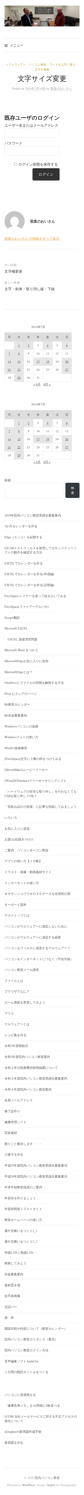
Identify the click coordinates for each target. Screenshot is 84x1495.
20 (66, 361)
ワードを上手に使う (62, 64)
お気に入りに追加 (17, 828)
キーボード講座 (15, 904)
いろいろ (10, 817)
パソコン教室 (37, 64)
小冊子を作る (13, 1154)
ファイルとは (13, 980)
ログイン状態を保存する (38, 164)
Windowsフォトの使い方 (21, 737)
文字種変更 (13, 271)
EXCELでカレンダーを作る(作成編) (29, 574)
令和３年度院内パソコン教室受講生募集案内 (35, 1078)
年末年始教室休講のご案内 (23, 1187)
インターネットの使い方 (21, 883)
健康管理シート (15, 1122)
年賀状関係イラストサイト (23, 1209)
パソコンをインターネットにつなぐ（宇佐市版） (38, 959)
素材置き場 (12, 1285)
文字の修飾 (42, 69)
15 (19, 361)
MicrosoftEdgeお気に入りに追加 (26, 661)
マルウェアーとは (17, 1024)
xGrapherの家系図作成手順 (22, 1431)
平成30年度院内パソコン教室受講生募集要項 (35, 1176)
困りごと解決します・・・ (23, 1144)
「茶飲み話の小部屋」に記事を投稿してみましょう (40, 806)
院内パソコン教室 (47, 1478)
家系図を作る (13, 1442)
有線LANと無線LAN (18, 1252)
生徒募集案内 (13, 1274)
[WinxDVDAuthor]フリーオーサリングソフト (35, 780)
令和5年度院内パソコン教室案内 (27, 1057)
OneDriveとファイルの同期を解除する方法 (34, 683)
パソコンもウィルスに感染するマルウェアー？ (37, 948)
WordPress (28, 1485)
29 (19, 378)
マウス (9, 1013)
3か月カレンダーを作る (20, 526)
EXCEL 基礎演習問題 (22, 639)
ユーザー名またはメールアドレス (31, 125)
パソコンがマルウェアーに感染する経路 (32, 937)
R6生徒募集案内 (15, 715)
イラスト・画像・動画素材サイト (28, 872)
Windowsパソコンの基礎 (21, 726)
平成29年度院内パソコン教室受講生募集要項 (35, 1165)
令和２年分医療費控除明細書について (31, 1067)
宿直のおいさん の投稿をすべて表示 (31, 238)
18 (47, 361)
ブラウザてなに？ (17, 991)
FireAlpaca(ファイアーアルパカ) (26, 606)
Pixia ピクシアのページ (20, 693)
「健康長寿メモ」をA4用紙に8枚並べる (32, 1405)
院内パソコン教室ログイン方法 (26, 1350)
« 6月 (37, 384)
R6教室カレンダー (17, 704)
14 (9, 361)
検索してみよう (15, 1263)
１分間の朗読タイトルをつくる (26, 1372)
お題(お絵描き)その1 (18, 839)
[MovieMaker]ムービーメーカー (26, 770)
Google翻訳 (12, 617)
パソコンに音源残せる (20, 1395)
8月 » (47, 384)
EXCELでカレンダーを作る (23, 563)
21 (9, 370)
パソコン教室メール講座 (21, 970)
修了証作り (12, 1111)
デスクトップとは (17, 915)
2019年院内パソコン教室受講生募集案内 (32, 515)
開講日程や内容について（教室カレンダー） (35, 1328)
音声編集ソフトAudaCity (21, 1361)
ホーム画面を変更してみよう (24, 1002)
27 (66, 370)
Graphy (51, 1485)
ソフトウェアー (16, 64)
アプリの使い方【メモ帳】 (23, 861)
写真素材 (10, 1133)
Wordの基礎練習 (15, 748)
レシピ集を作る (15, 1035)
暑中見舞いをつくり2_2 (20, 1241)
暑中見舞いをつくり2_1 (20, 1231)
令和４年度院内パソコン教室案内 (28, 1089)
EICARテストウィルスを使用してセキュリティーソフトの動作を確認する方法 (40, 550)
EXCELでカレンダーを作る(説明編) (29, 585)
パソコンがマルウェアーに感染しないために (35, 926)
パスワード (13, 143)
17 (38, 361)
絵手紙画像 (12, 1296)
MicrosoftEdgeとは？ (18, 672)
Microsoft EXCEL (16, 628)
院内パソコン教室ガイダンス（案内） (31, 1339)
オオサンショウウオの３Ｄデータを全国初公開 (37, 893)
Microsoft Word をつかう (21, 650)
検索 (7, 480)
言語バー (10, 1307)
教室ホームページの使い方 (23, 1220)
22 (19, 370)
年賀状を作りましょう (20, 1198)
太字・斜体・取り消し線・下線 (29, 288)
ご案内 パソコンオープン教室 (26, 850)
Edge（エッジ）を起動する (23, 537)
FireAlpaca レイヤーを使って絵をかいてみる (35, 596)
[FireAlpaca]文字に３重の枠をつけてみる (32, 759)
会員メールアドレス (18, 1100)
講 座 (9, 1317)
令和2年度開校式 (16, 1046)
